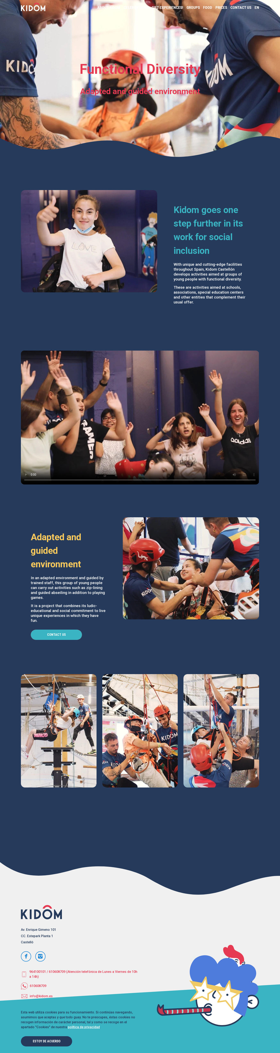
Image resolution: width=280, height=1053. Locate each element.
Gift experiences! (167, 7)
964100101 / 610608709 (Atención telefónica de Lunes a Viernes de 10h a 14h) (83, 974)
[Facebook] (26, 956)
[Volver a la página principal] (33, 8)
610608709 (38, 986)
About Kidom (108, 7)
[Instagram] (40, 956)
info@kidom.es (41, 996)
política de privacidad (84, 1027)
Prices (221, 7)
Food (207, 7)
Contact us (240, 7)
